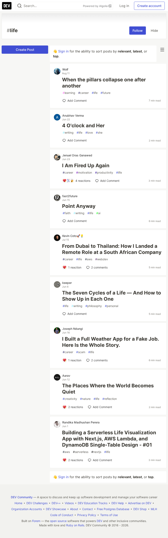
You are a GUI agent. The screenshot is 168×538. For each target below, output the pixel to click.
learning (69, 92)
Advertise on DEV (139, 503)
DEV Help (117, 503)
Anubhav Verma (73, 115)
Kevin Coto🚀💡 (73, 236)
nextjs (96, 452)
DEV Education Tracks (92, 503)
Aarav (66, 375)
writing (68, 132)
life (95, 92)
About (74, 509)
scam (80, 352)
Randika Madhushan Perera (81, 422)
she (99, 132)
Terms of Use (109, 515)
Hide (154, 30)
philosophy (93, 306)
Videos (69, 503)
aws (88, 259)
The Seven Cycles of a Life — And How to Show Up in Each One (111, 296)
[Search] (19, 6)
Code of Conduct (61, 515)
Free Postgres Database (113, 509)
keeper (67, 282)
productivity (104, 172)
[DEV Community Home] (7, 6)
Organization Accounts (26, 509)
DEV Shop (140, 509)
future (105, 92)
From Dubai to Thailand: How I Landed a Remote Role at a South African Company (111, 249)
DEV (99, 521)
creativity (70, 398)
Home (18, 503)
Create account (149, 6)
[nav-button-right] (162, 49)
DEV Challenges (37, 503)
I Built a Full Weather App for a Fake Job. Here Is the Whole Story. (110, 342)
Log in (124, 6)
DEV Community (22, 497)
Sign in (63, 51)
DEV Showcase (56, 509)
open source (58, 521)
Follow (138, 30)
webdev (101, 259)
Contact (87, 509)
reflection (109, 398)
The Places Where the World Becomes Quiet (108, 389)
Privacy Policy (86, 515)
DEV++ (56, 503)
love (89, 132)
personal (111, 306)
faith (66, 213)
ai (98, 213)
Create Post (25, 50)
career (83, 92)
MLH (154, 509)
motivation (84, 172)
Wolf (65, 69)
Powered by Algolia (95, 6)
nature (85, 398)
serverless (80, 452)
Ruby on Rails (75, 525)
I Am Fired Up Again (85, 165)
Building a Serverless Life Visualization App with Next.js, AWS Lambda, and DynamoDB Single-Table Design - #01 (109, 439)
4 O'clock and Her (83, 126)
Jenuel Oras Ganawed (77, 155)
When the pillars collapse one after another (104, 83)
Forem (36, 521)
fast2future (69, 196)
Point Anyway (78, 206)
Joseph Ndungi (72, 328)
